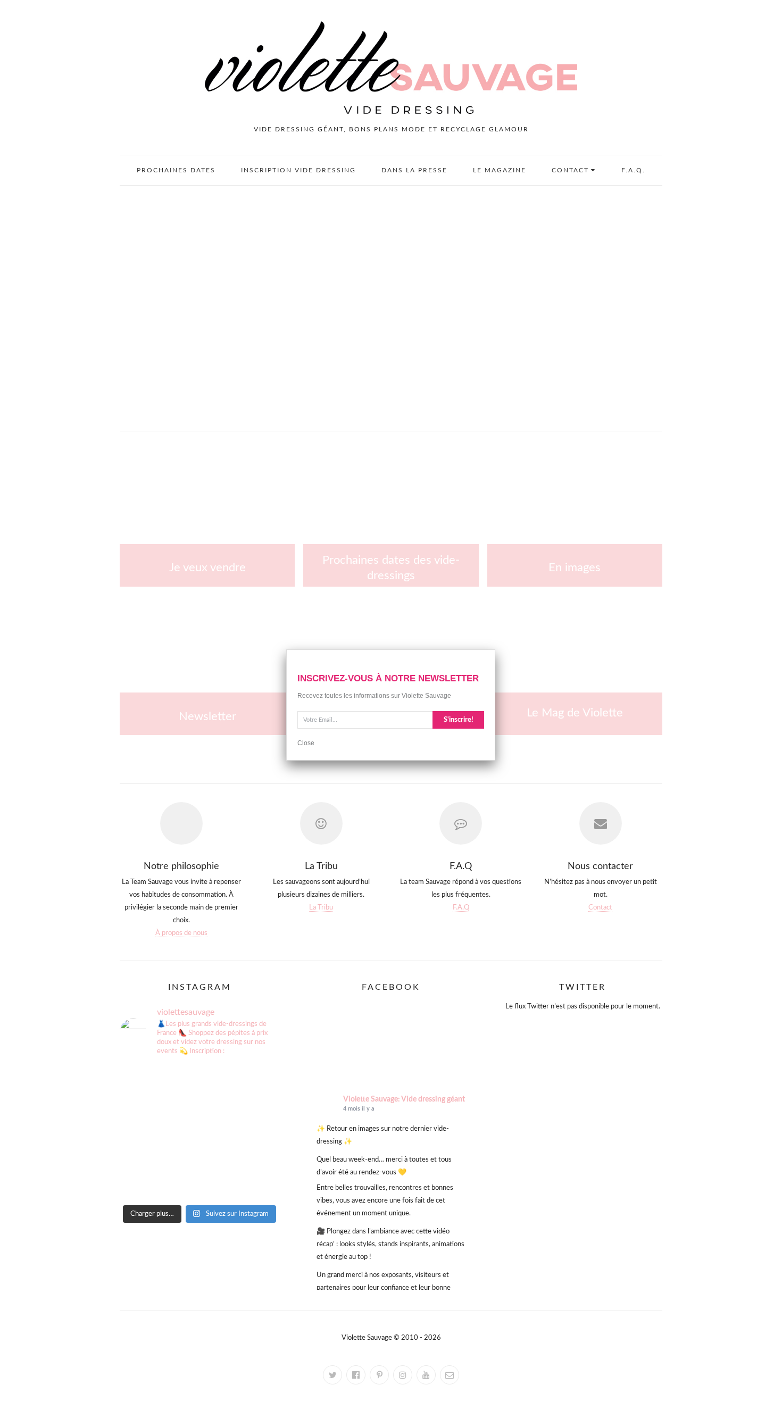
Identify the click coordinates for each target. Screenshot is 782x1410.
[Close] (495, 649)
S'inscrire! (458, 719)
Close (305, 743)
